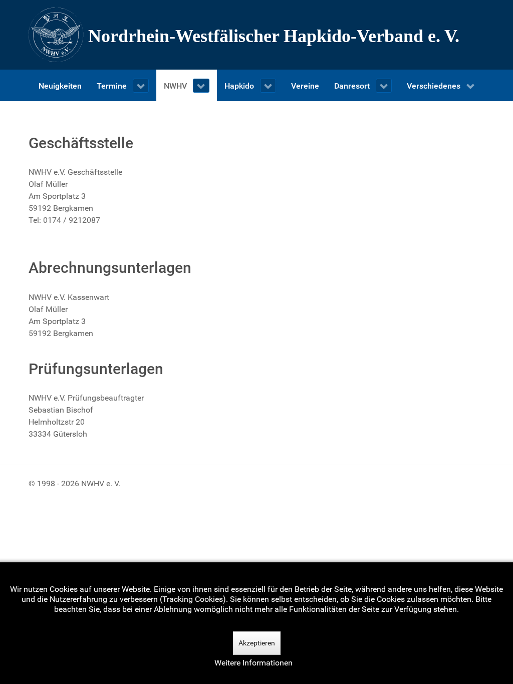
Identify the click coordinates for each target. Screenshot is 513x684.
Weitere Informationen (253, 662)
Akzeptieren (256, 643)
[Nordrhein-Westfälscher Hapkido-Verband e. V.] (256, 35)
